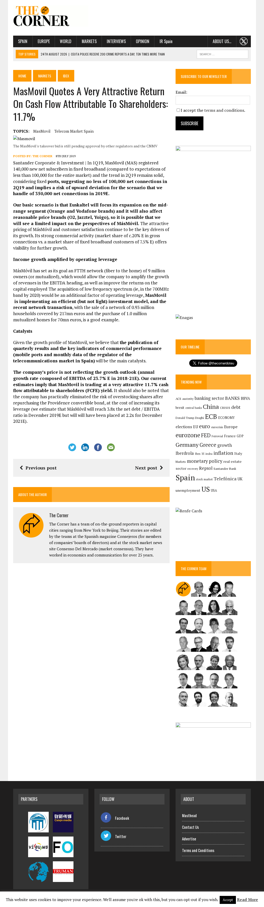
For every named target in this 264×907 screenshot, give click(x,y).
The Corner (42, 156)
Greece (208, 444)
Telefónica (225, 479)
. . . (244, 41)
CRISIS (225, 407)
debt (236, 407)
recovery (192, 469)
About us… (222, 41)
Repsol (205, 468)
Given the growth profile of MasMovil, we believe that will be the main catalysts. (87, 351)
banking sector (209, 398)
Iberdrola (185, 453)
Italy (238, 453)
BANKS (232, 398)
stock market (204, 479)
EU (195, 426)
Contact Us (190, 827)
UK (240, 478)
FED (206, 435)
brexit (180, 407)
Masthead (189, 815)
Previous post (41, 468)
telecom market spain (74, 131)
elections (184, 426)
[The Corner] (50, 16)
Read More (247, 899)
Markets (89, 41)
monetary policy (204, 461)
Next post (146, 468)
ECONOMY (226, 418)
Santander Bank (224, 468)
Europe (44, 41)
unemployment (188, 490)
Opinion (142, 41)
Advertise (189, 838)
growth (224, 445)
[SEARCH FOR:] (222, 53)
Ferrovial (217, 436)
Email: (181, 92)
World (65, 41)
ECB (211, 416)
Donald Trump (185, 418)
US (205, 489)
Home (22, 75)
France (230, 435)
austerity (188, 399)
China (211, 407)
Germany (187, 444)
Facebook (122, 818)
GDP (240, 436)
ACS (178, 398)
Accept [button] (228, 899)
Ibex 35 (199, 454)
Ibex (66, 75)
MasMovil (42, 131)
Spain (22, 41)
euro (204, 426)
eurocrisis (217, 427)
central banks (193, 408)
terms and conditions (224, 110)
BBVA (245, 398)
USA (214, 490)
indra (208, 454)
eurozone (188, 435)
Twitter (120, 836)
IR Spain (166, 41)
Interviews (116, 41)
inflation (223, 453)
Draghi (199, 418)
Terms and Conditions (198, 850)
